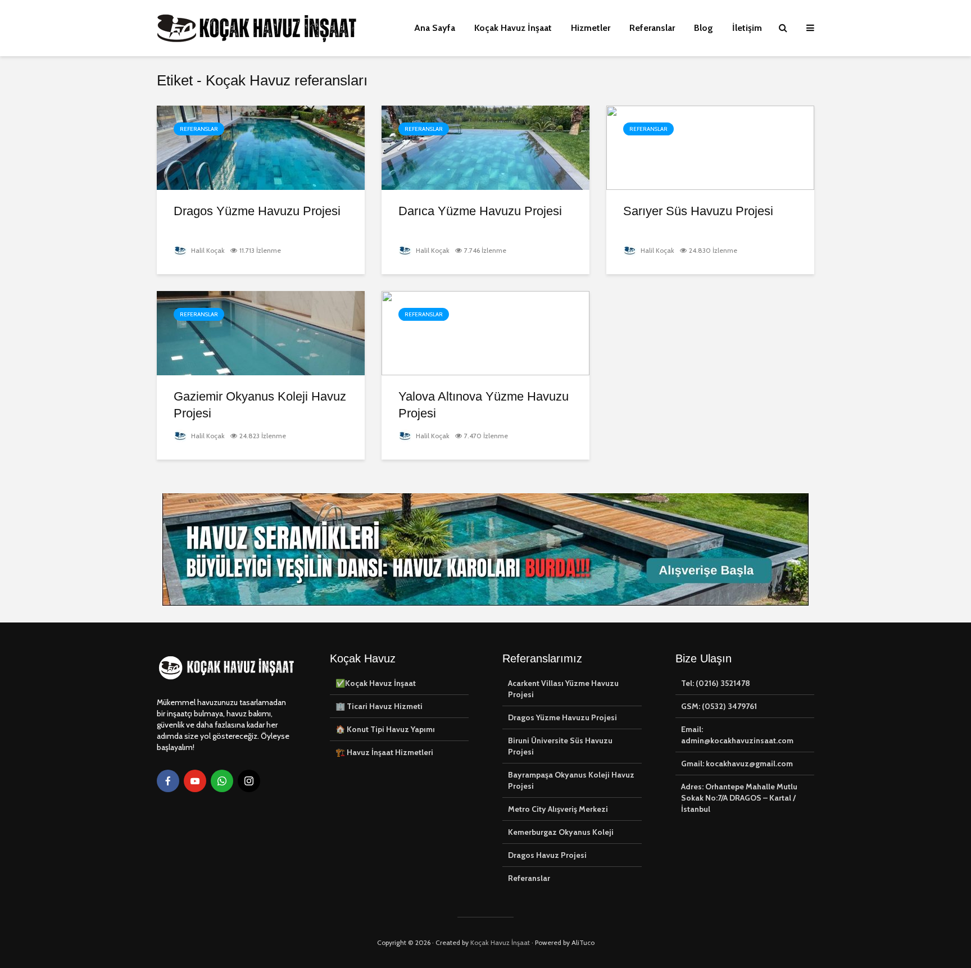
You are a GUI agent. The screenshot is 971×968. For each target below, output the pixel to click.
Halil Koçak (207, 250)
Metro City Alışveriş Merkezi (558, 809)
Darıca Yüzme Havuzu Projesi (480, 211)
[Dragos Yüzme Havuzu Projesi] (261, 147)
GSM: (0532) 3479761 (719, 706)
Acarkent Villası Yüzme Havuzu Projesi (563, 688)
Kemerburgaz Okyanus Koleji (561, 832)
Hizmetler (590, 27)
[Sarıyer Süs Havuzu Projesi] (710, 147)
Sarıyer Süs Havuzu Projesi (698, 211)
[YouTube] (195, 781)
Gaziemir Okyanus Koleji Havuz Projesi (260, 404)
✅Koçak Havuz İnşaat (375, 683)
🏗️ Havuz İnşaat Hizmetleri (384, 752)
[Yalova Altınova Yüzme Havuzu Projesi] (485, 332)
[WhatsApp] (222, 781)
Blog (703, 27)
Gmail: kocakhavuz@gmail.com (737, 763)
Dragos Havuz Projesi (547, 855)
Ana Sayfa (434, 27)
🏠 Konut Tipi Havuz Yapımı (385, 729)
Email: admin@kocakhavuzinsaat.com (737, 735)
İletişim (747, 27)
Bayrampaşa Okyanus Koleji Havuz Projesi (571, 780)
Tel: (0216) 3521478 (715, 683)
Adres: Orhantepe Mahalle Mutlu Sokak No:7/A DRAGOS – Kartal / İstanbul (739, 797)
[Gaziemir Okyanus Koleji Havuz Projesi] (261, 332)
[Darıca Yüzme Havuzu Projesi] (485, 147)
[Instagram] (249, 781)
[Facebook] (168, 781)
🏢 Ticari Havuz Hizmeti (379, 706)
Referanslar (652, 27)
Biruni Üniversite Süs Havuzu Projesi (560, 746)
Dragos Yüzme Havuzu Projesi (257, 211)
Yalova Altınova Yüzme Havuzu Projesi (483, 404)
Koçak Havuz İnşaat (513, 27)
